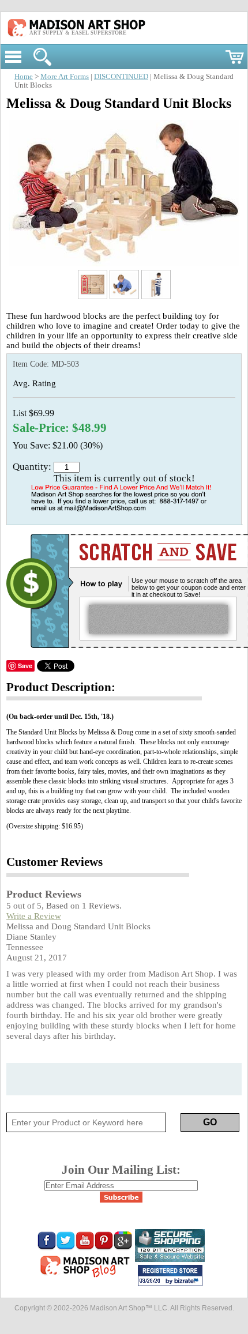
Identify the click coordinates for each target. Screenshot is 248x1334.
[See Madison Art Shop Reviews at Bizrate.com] (170, 1275)
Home (23, 77)
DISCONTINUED (121, 77)
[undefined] (124, 263)
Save (25, 665)
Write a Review (33, 916)
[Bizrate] (188, 1281)
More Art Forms (64, 77)
